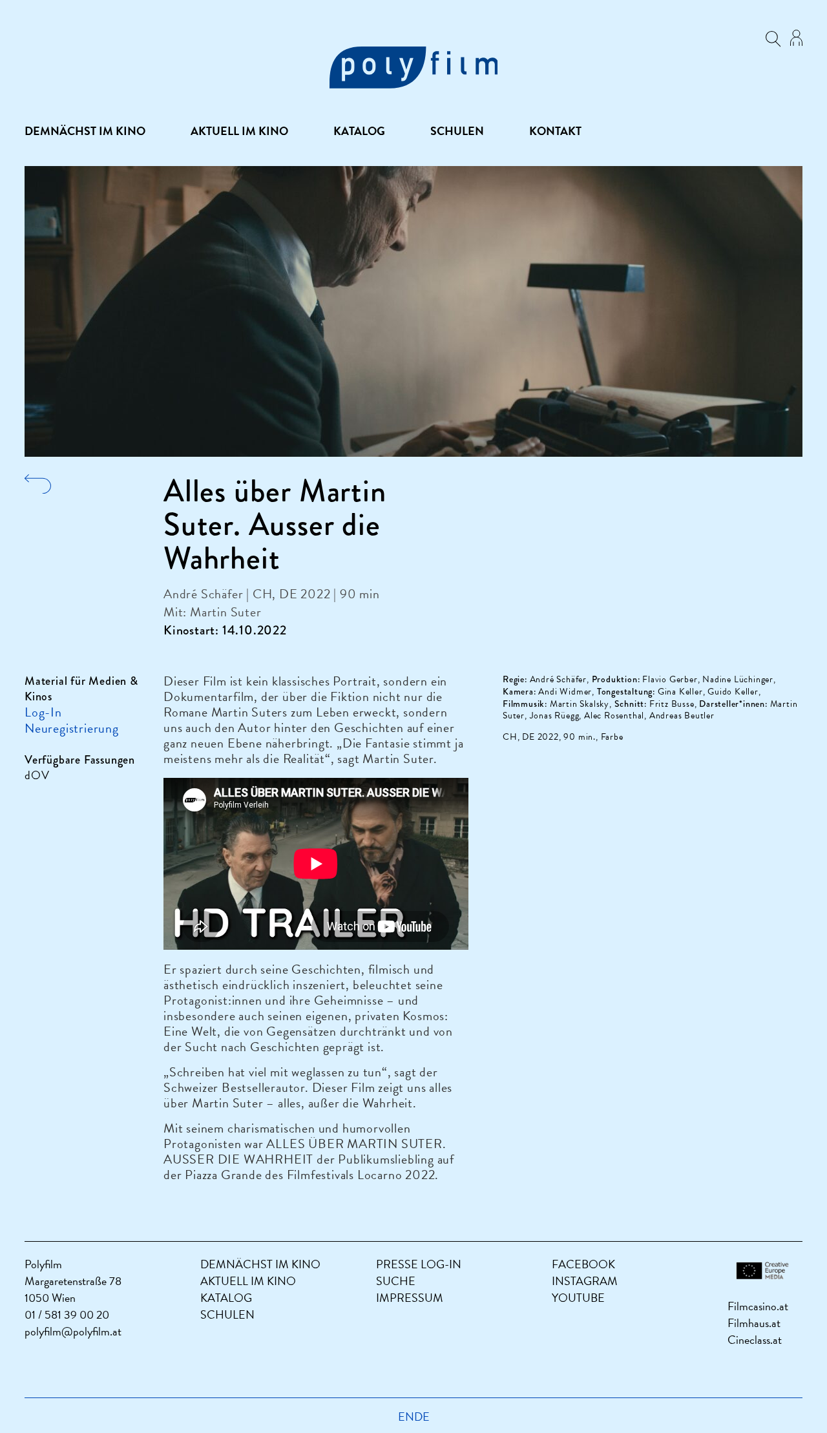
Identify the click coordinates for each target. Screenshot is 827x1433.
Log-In (43, 712)
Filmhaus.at (754, 1323)
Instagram (585, 1281)
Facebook (583, 1264)
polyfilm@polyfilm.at (73, 1331)
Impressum (409, 1297)
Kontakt (555, 131)
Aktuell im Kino (239, 131)
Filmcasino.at (758, 1306)
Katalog (359, 131)
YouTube (578, 1297)
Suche (395, 1281)
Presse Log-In (418, 1264)
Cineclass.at (755, 1339)
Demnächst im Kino (85, 131)
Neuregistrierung (72, 728)
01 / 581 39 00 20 (67, 1314)
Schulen (457, 131)
